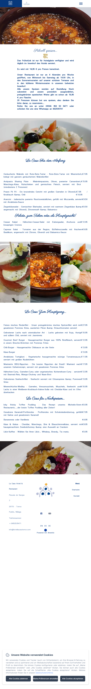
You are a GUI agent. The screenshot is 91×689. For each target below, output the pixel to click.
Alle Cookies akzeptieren (72, 678)
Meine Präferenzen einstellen (45, 678)
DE (49, 526)
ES (45, 526)
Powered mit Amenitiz (45, 532)
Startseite (76, 489)
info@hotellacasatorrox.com (20, 529)
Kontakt (77, 496)
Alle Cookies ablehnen (18, 678)
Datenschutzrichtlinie (44, 673)
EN (41, 526)
